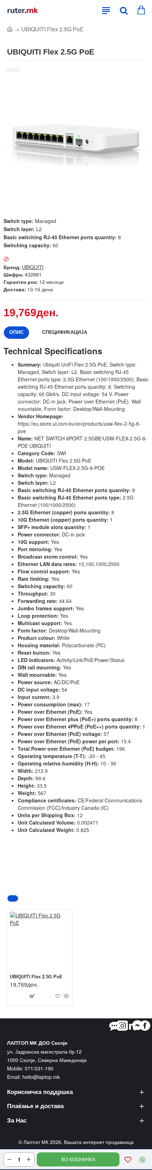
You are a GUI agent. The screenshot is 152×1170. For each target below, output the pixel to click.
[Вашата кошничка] (140, 10)
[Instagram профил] (122, 1025)
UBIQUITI (32, 267)
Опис (16, 332)
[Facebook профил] (145, 1025)
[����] (122, 10)
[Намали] (9, 1159)
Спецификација (64, 332)
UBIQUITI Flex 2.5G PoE (36, 976)
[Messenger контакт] (137, 1025)
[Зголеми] (28, 1159)
